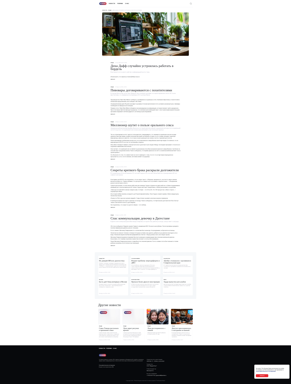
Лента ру (113, 114)
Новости (112, 3)
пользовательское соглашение (266, 371)
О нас (127, 3)
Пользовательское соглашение (107, 365)
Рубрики (120, 3)
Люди (109, 10)
